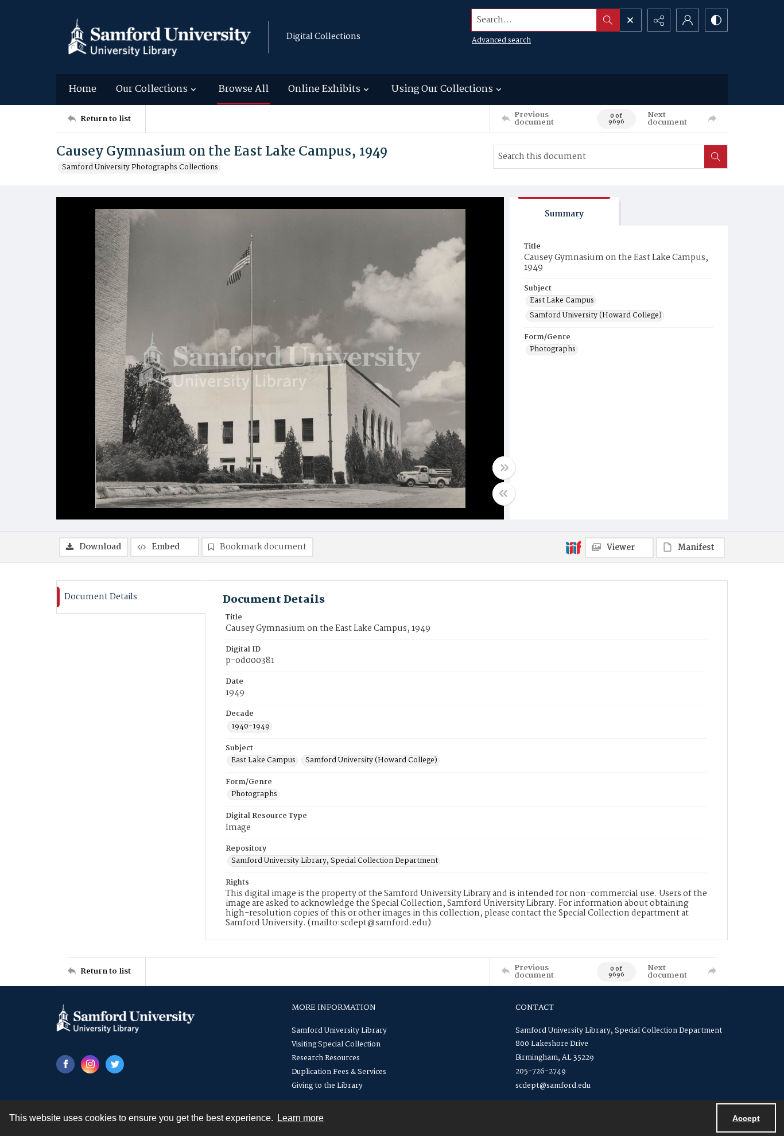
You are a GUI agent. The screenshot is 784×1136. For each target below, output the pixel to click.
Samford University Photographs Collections (140, 167)
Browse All (244, 89)
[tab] (564, 211)
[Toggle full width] (503, 467)
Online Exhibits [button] (324, 89)
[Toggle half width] (503, 493)
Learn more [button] (300, 1118)
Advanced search (501, 40)
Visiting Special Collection (336, 1044)
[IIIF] (573, 547)
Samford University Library (339, 1031)
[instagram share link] (90, 1064)
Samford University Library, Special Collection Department (334, 861)
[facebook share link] (65, 1064)
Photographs (553, 349)
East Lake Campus (562, 301)
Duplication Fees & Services (339, 1072)
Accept (746, 1118)
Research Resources (326, 1058)
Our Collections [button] (152, 89)
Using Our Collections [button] (442, 89)
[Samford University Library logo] (159, 37)
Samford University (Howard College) (596, 315)
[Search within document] (715, 156)
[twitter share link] (115, 1064)
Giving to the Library (327, 1086)
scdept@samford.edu (553, 1086)
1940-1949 (250, 726)
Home (82, 89)
